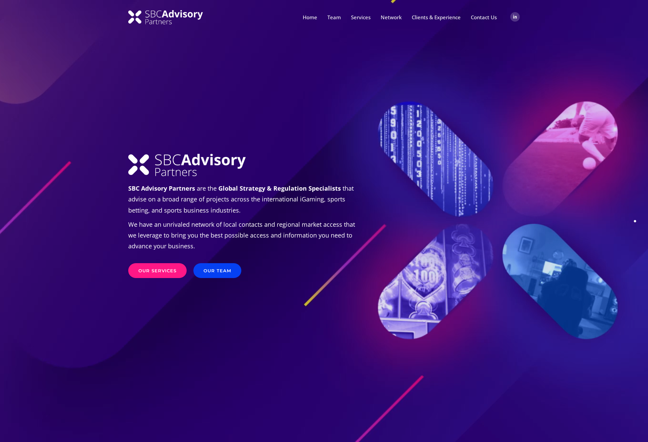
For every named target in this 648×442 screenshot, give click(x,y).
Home (310, 17)
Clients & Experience (436, 17)
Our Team (217, 270)
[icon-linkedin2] (515, 17)
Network (391, 17)
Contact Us (484, 17)
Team (334, 17)
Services (361, 17)
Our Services (157, 270)
